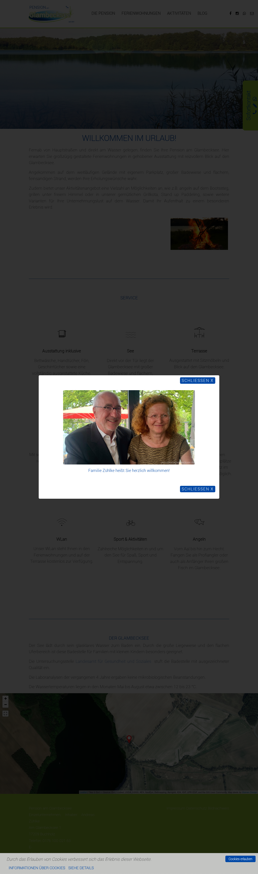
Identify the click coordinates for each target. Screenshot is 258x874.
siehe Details (81, 867)
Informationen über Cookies (37, 867)
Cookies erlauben (240, 859)
